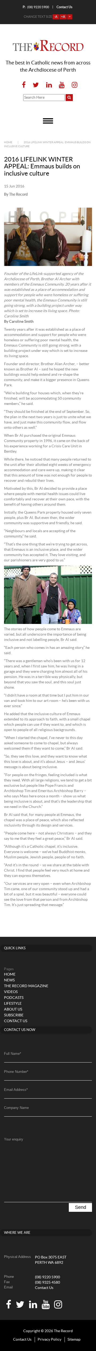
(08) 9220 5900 (36, 7)
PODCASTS (13, 998)
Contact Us (44, 1288)
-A (55, 16)
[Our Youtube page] (62, 85)
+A (63, 16)
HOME (9, 974)
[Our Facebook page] (24, 85)
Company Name (16, 1108)
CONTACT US (15, 1021)
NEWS (9, 980)
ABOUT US (13, 1009)
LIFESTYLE (13, 1003)
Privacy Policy (49, 1339)
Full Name (12, 1054)
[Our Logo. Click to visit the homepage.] (48, 45)
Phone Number (16, 1072)
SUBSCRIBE (13, 1015)
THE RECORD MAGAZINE (26, 986)
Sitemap (74, 1339)
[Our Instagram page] (73, 85)
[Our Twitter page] (36, 85)
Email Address (16, 1090)
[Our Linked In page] (49, 85)
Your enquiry (13, 1139)
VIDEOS (11, 992)
